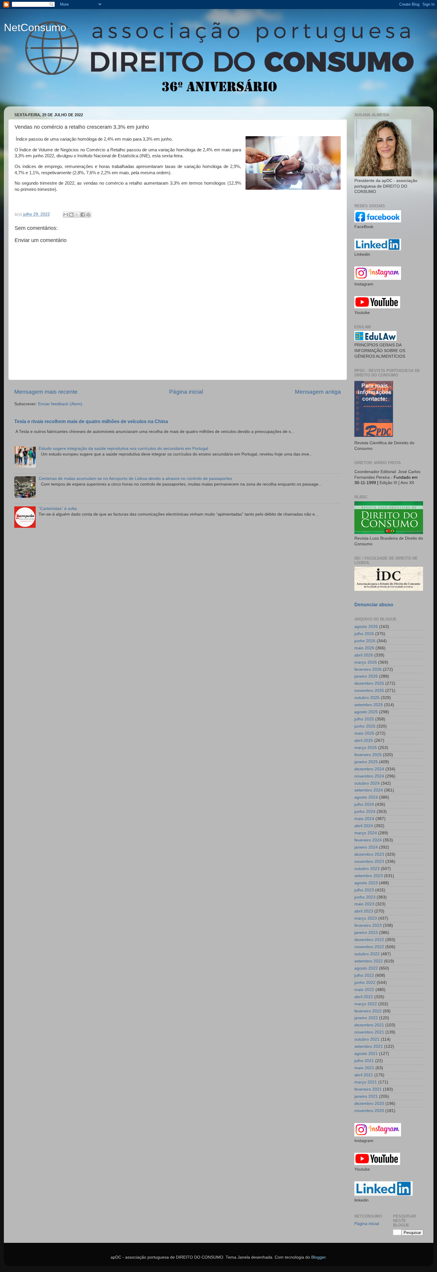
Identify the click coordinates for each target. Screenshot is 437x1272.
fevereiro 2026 (368, 669)
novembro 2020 (369, 1110)
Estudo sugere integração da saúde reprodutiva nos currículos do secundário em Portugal (123, 448)
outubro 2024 (367, 783)
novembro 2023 (369, 861)
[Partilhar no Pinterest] (88, 215)
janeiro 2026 (366, 676)
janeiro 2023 (366, 932)
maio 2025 (364, 733)
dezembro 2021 (369, 1025)
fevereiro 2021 (368, 1089)
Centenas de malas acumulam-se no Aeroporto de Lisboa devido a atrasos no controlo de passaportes (135, 478)
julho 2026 (364, 634)
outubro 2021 (367, 1039)
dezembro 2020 (369, 1103)
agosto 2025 (366, 712)
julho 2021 (364, 1061)
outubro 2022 (367, 954)
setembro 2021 (368, 1046)
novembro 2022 (369, 947)
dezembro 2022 (369, 939)
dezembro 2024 (369, 769)
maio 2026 (364, 648)
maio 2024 (364, 818)
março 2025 (365, 747)
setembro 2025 (368, 705)
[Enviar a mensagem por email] (66, 215)
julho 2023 (364, 890)
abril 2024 (363, 826)
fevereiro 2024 (368, 840)
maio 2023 (364, 904)
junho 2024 (364, 811)
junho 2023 (364, 897)
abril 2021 (363, 1075)
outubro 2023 (367, 868)
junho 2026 (364, 641)
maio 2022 (364, 989)
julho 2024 (364, 804)
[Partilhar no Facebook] (83, 215)
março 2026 (365, 662)
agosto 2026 (366, 626)
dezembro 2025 (369, 683)
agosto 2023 (366, 883)
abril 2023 (363, 911)
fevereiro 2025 (368, 755)
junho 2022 (364, 982)
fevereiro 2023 (368, 925)
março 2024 (365, 833)
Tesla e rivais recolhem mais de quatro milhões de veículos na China (91, 421)
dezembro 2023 (369, 854)
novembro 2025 (369, 690)
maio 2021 (364, 1068)
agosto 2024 (366, 797)
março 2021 (365, 1082)
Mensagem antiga (318, 392)
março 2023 (365, 918)
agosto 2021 (366, 1053)
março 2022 (365, 1004)
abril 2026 (363, 655)
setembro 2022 (368, 961)
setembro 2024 (368, 790)
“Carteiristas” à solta (58, 508)
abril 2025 (363, 740)
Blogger (318, 1257)
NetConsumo (35, 27)
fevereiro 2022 (368, 1011)
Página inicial (186, 392)
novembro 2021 (369, 1032)
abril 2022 (363, 997)
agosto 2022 (366, 968)
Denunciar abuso (373, 604)
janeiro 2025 (366, 762)
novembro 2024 (369, 776)
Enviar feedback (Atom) (60, 404)
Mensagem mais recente (46, 392)
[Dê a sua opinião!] (71, 215)
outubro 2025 (367, 697)
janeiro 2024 (366, 847)
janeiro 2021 (366, 1096)
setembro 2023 (368, 876)
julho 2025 (364, 719)
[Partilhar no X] (77, 215)
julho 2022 (364, 975)
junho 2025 (364, 726)
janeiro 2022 (366, 1018)
